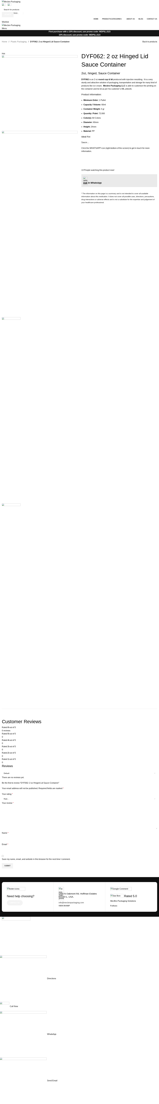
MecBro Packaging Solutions (123, 901)
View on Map (64, 906)
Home (4, 42)
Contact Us (14, 903)
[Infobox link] (119, 372)
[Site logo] (11, 1)
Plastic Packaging (19, 42)
